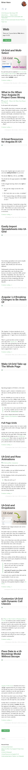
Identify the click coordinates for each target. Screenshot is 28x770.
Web (11, 83)
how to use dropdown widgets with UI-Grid (13, 72)
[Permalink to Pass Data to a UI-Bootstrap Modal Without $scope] (14, 660)
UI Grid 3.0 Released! (6, 752)
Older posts (7, 40)
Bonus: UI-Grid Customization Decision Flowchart (13, 19)
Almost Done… (5, 15)
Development (7, 83)
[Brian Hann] (24, 4)
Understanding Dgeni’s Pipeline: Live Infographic (12, 756)
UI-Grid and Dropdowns (8, 506)
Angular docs (13, 341)
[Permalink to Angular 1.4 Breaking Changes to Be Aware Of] (14, 306)
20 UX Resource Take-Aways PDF (9, 13)
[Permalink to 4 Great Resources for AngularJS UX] (14, 145)
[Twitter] (5, 9)
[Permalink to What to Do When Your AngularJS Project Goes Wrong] (14, 103)
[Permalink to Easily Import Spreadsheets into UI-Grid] (14, 235)
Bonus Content (13, 15)
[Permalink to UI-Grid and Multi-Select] (14, 70)
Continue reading (6, 80)
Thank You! (4, 21)
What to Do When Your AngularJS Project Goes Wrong (13, 95)
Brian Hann (6, 2)
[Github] (2, 9)
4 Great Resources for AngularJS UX (12, 140)
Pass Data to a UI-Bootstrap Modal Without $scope (11, 654)
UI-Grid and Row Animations (11, 458)
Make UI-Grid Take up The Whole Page (13, 365)
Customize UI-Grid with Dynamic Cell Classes (12, 601)
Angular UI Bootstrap (7, 685)
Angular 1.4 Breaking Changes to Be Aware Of (13, 299)
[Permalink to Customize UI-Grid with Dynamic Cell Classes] (14, 607)
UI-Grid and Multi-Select (11, 51)
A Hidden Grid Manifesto (10, 416)
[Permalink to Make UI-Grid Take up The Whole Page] (14, 370)
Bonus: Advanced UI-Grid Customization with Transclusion (12, 17)
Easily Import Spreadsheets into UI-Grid (13, 229)
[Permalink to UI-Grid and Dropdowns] (14, 525)
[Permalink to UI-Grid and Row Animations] (9, 463)
